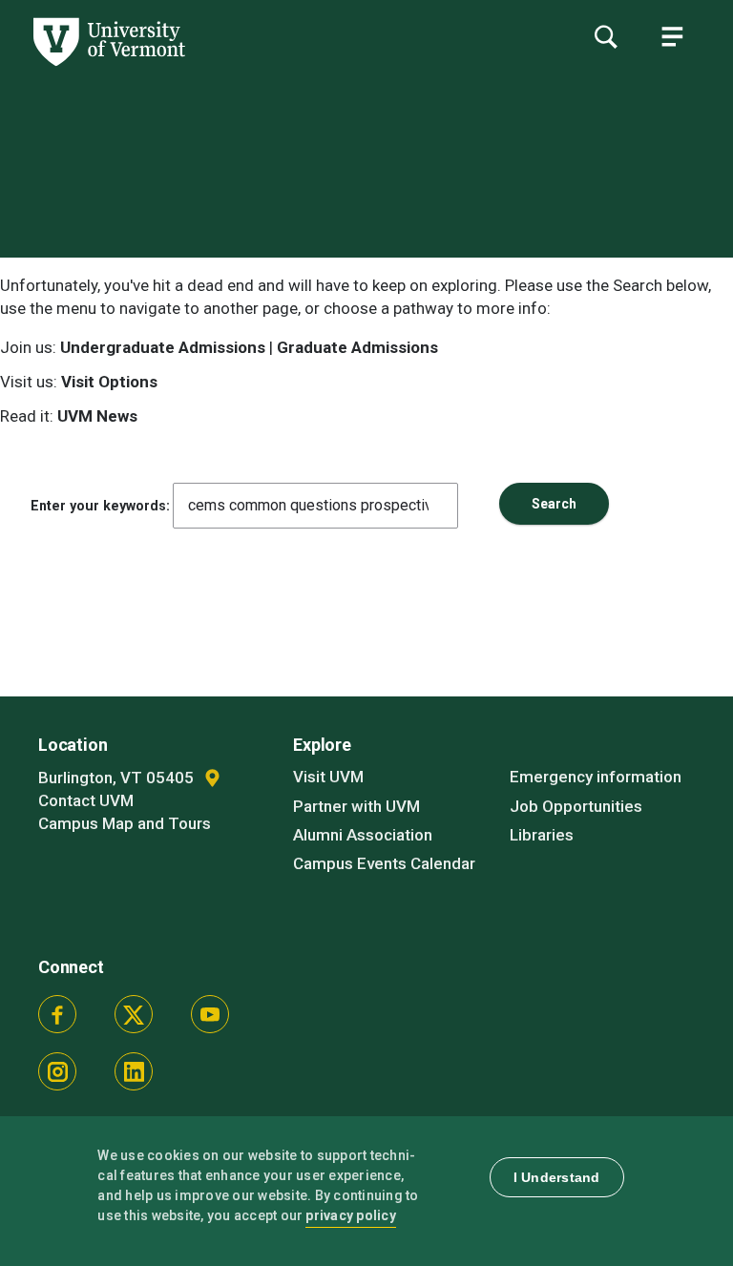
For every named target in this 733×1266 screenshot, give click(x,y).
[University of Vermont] (108, 65)
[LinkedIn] (134, 1071)
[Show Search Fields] (605, 36)
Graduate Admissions (357, 347)
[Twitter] (134, 1014)
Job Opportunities (576, 806)
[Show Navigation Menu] (672, 36)
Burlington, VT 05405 (118, 777)
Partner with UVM (356, 806)
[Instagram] (57, 1071)
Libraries (542, 834)
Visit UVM (328, 776)
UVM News (97, 415)
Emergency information (595, 776)
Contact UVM (86, 800)
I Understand (556, 1177)
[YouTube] (210, 1014)
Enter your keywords (98, 505)
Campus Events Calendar (384, 863)
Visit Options (109, 381)
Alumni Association (362, 834)
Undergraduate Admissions (162, 347)
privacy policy (350, 1215)
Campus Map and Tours (124, 823)
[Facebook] (57, 1014)
